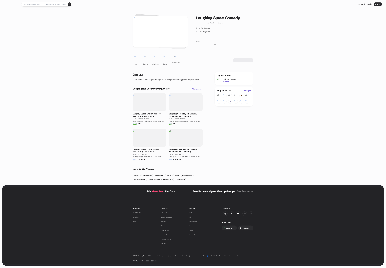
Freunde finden (166, 239)
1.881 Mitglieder (204, 31)
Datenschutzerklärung (182, 256)
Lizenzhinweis (229, 256)
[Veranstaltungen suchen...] (69, 4)
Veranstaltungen (166, 217)
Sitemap (163, 243)
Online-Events (165, 230)
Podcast (192, 235)
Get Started (243, 191)
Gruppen (164, 212)
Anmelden (136, 217)
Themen (163, 221)
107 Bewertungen (216, 23)
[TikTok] (251, 213)
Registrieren (137, 212)
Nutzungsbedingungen (165, 256)
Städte (163, 226)
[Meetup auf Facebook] (225, 213)
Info (190, 212)
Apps (191, 230)
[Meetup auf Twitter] (232, 213)
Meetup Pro (193, 221)
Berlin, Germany (204, 28)
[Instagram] (244, 213)
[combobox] (56, 4)
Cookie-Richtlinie (216, 256)
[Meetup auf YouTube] (238, 213)
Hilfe (134, 221)
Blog (190, 217)
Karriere (192, 226)
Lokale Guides (165, 235)
